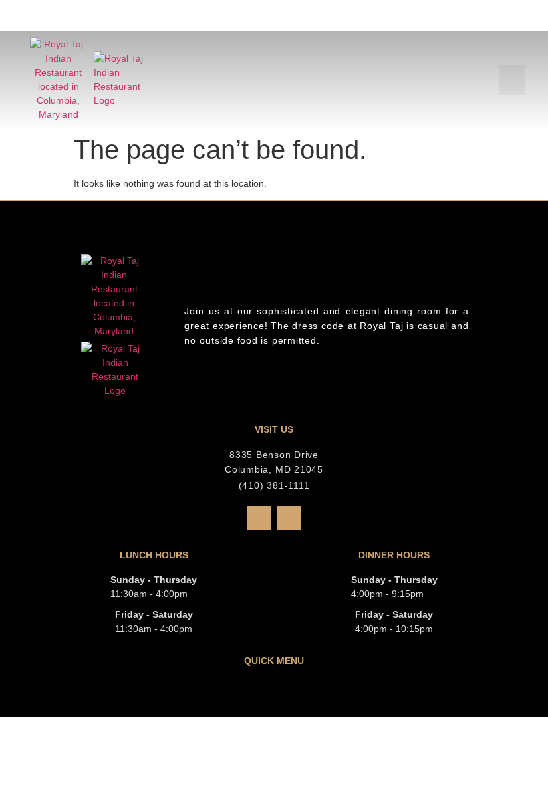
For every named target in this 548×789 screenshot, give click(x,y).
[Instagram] (289, 518)
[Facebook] (259, 518)
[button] (512, 80)
